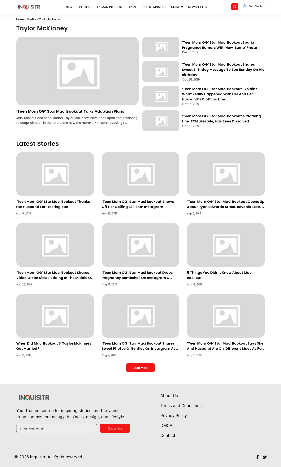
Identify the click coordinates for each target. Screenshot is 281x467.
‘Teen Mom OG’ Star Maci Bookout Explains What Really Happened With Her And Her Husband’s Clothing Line (219, 94)
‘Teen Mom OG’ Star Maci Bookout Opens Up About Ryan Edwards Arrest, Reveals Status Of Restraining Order (225, 206)
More (175, 7)
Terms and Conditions (181, 405)
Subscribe (115, 428)
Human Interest (110, 7)
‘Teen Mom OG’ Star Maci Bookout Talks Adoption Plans (70, 111)
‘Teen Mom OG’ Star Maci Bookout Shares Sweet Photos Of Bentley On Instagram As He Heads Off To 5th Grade (138, 348)
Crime (132, 7)
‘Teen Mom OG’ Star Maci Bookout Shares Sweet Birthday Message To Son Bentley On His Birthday (223, 69)
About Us (169, 395)
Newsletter (197, 7)
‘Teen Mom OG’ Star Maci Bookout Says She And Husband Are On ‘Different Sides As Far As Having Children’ (225, 348)
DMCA (166, 425)
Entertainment (154, 7)
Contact (167, 435)
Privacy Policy (173, 415)
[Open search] (234, 6)
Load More (140, 368)
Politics (85, 7)
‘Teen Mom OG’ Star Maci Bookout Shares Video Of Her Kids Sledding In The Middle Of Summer (54, 277)
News (70, 7)
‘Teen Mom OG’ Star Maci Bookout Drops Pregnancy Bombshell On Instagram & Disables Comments (137, 277)
